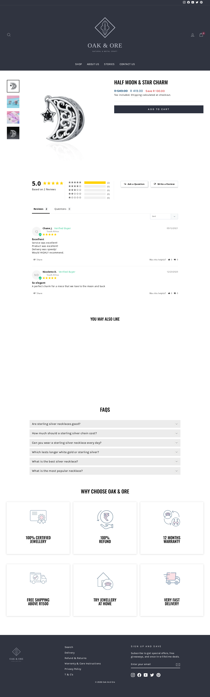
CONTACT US (127, 64)
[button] (170, 259)
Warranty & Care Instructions (83, 663)
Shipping (136, 94)
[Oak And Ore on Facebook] (139, 675)
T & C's (69, 674)
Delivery (69, 652)
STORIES (109, 64)
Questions (60, 208)
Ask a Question (136, 184)
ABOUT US (93, 64)
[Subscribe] (178, 664)
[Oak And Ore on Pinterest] (158, 675)
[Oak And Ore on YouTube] (146, 675)
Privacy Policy (73, 668)
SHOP (78, 64)
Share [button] (39, 259)
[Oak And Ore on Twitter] (152, 675)
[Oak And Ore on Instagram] (133, 675)
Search (69, 647)
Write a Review (166, 184)
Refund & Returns (75, 658)
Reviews (38, 208)
